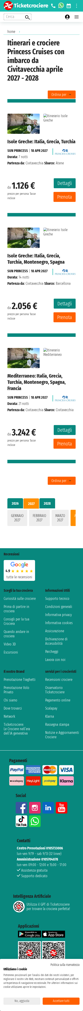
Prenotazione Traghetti (20, 679)
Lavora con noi (55, 659)
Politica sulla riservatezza (65, 965)
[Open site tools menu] (76, 6)
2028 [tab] (47, 503)
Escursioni (11, 652)
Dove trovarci (13, 708)
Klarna (49, 716)
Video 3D (10, 644)
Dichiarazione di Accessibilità (56, 641)
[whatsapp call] (61, 6)
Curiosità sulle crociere (20, 598)
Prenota (64, 197)
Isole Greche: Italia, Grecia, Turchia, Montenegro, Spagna (36, 259)
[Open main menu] (76, 17)
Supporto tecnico (57, 598)
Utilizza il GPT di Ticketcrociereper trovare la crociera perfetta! (48, 906)
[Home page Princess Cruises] (65, 150)
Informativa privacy (58, 615)
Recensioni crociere (58, 679)
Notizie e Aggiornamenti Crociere (62, 734)
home (11, 31)
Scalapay (51, 708)
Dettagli (64, 183)
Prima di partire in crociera (16, 608)
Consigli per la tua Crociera (16, 621)
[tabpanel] (41, 519)
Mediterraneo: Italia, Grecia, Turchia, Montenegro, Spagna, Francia (36, 382)
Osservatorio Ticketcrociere (55, 689)
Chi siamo (10, 700)
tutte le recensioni (19, 577)
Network (9, 716)
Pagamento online (57, 700)
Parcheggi (51, 651)
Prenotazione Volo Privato (16, 689)
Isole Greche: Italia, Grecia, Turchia (41, 141)
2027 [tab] (31, 503)
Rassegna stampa (57, 724)
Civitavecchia (34, 163)
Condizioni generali (58, 606)
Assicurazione (54, 631)
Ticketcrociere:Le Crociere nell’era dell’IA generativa (17, 729)
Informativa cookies (59, 623)
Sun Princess (17, 150)
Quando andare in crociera (16, 633)
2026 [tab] (15, 503)
